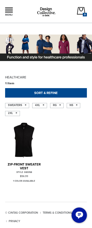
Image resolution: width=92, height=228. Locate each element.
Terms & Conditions (57, 213)
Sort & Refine (46, 92)
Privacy (14, 221)
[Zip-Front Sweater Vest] (24, 140)
